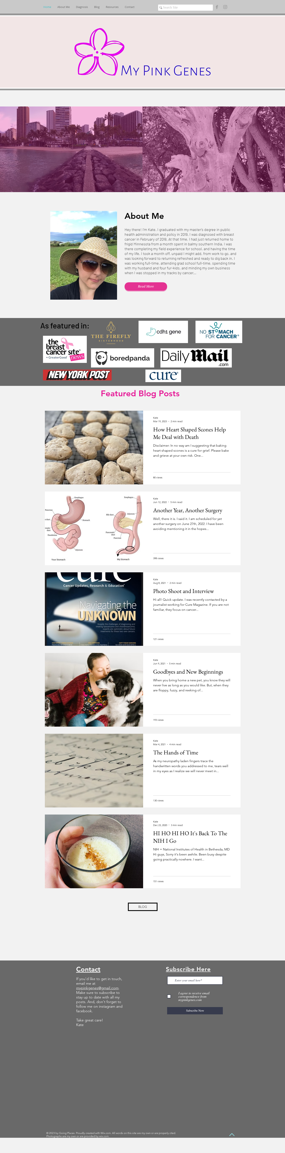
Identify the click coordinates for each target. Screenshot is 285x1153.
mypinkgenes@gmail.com (97, 988)
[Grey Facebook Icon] (216, 7)
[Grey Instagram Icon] (225, 7)
